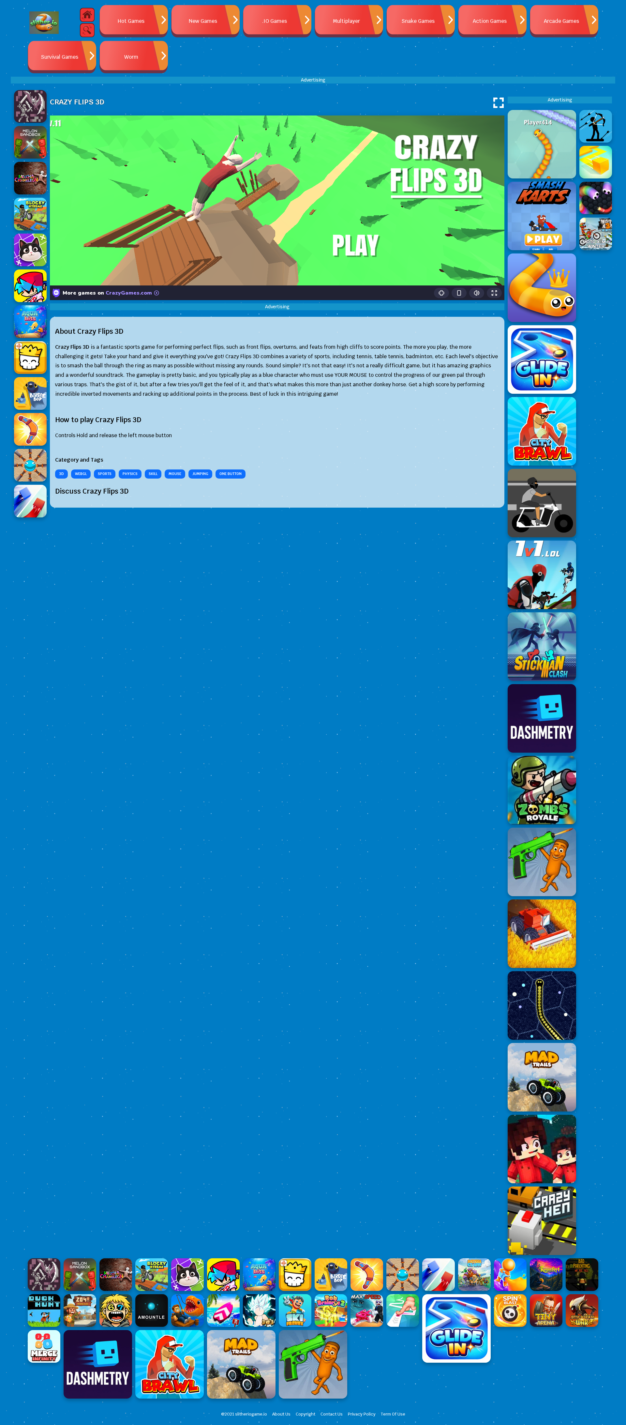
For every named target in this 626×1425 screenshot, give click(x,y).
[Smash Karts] (542, 216)
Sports (105, 473)
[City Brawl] (542, 431)
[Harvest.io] (542, 933)
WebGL (81, 473)
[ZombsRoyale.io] (542, 790)
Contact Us (331, 1414)
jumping (200, 473)
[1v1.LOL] (542, 575)
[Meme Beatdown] (542, 862)
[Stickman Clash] (542, 646)
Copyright (305, 1414)
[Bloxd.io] (542, 1149)
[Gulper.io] (542, 1005)
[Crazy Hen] (542, 1221)
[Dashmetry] (542, 718)
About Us (281, 1414)
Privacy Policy (362, 1414)
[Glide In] (542, 359)
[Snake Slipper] (542, 287)
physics (130, 473)
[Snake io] (542, 144)
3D (61, 473)
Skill (153, 473)
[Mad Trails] (542, 1077)
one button (230, 473)
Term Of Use (393, 1414)
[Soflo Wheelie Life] (542, 503)
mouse (175, 473)
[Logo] (44, 23)
